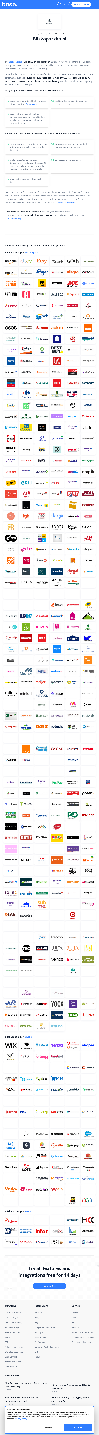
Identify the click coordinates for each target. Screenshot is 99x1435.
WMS (28, 1211)
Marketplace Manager (14, 1322)
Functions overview (13, 1312)
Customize (47, 1427)
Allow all (78, 1427)
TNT (36, 1361)
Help (74, 1317)
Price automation (12, 1332)
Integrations (48, 34)
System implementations (82, 1332)
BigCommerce (41, 1342)
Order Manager (33, 104)
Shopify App (40, 1332)
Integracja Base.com (66, 202)
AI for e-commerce (13, 1361)
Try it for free (79, 4)
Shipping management (14, 1347)
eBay (37, 1317)
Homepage (36, 34)
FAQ (73, 1322)
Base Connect (11, 1356)
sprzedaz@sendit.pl (13, 218)
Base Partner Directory (81, 1342)
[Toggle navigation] (95, 4)
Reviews (75, 1327)
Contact (75, 1312)
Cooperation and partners (83, 1337)
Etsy (36, 1322)
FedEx (37, 1356)
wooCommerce (41, 1337)
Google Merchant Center (45, 1327)
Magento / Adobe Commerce (47, 1347)
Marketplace (32, 252)
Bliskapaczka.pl (16, 61)
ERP (6, 1342)
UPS (36, 1352)
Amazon (38, 1312)
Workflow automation (14, 1352)
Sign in (65, 4)
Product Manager (12, 1327)
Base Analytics (11, 1366)
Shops (28, 1036)
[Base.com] (9, 4)
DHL (36, 1366)
